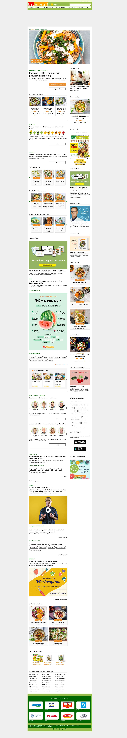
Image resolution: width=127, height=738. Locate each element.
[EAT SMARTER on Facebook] (53, 729)
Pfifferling (77, 419)
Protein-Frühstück (60, 203)
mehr (57, 144)
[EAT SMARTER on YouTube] (65, 729)
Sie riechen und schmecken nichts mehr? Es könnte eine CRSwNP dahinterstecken (79, 88)
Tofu (88, 405)
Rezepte (38, 7)
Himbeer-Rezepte (46, 674)
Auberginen (32, 357)
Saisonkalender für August (77, 386)
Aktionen (80, 7)
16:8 (39, 469)
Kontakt (44, 725)
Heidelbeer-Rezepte (33, 674)
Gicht (37, 532)
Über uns (31, 725)
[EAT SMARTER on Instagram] (59, 729)
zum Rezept (35, 386)
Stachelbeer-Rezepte (47, 678)
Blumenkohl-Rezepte (47, 680)
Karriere (36, 725)
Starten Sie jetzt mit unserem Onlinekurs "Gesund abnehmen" (46, 270)
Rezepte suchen (57, 89)
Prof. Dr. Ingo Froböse (44, 436)
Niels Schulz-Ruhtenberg (61, 436)
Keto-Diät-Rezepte (60, 180)
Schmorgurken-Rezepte (34, 688)
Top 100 (57, 162)
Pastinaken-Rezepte (59, 684)
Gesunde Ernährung (48, 7)
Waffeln (72, 408)
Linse (76, 410)
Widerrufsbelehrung (76, 725)
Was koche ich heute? (36, 227)
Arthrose (32, 529)
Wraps (72, 419)
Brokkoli (45, 357)
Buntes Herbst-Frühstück (58, 622)
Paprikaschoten (33, 360)
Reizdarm (32, 532)
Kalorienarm (84, 422)
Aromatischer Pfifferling (38, 643)
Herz (76, 402)
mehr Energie (46, 544)
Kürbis (72, 425)
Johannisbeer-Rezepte (60, 674)
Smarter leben (71, 7)
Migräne (61, 529)
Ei (71, 402)
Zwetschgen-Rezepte (60, 678)
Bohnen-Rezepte (46, 686)
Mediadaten (44, 726)
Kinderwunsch (85, 416)
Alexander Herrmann (61, 410)
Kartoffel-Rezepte (46, 682)
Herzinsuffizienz (43, 532)
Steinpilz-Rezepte (33, 691)
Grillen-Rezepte (58, 682)
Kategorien (49, 726)
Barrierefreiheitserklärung (35, 726)
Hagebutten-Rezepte (60, 680)
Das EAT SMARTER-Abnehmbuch (77, 252)
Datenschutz (56, 725)
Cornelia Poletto (43, 409)
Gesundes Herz (74, 405)
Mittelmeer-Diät (33, 472)
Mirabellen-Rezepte (46, 676)
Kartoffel (83, 413)
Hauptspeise (82, 405)
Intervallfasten (33, 469)
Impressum (51, 725)
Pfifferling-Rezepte (33, 686)
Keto (56, 469)
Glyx (40, 472)
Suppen (72, 413)
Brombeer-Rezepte (33, 678)
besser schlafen (42, 547)
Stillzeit (60, 544)
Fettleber (55, 529)
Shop (87, 7)
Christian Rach (35, 409)
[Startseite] (38, 4)
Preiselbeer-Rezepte (33, 682)
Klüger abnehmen (60, 7)
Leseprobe (72, 158)
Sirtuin (60, 469)
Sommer (31, 7)
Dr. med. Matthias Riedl (35, 436)
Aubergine (77, 422)
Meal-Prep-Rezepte (60, 227)
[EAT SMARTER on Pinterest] (56, 729)
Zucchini (51, 360)
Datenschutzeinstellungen (65, 725)
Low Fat (44, 472)
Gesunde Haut (51, 547)
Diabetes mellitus (48, 529)
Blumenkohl (39, 357)
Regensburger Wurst (75, 416)
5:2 (42, 469)
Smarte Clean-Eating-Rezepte (80, 304)
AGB (47, 725)
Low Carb (47, 469)
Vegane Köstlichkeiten (80, 326)
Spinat (39, 360)
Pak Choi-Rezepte (46, 684)
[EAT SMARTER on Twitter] (62, 729)
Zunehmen (39, 544)
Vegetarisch (85, 410)
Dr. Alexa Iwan (53, 435)
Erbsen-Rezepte (45, 688)
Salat (72, 410)
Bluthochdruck (39, 529)
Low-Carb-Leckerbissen (80, 282)
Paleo (52, 469)
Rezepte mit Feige (58, 643)
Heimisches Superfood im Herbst (38, 622)
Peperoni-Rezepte (59, 688)
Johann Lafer (52, 409)
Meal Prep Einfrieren (80, 408)
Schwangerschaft (34, 547)
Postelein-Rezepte (33, 684)
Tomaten (45, 360)
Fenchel (51, 357)
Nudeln (77, 413)
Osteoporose (52, 532)
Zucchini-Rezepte (59, 691)
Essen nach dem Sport (35, 550)
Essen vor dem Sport (60, 547)
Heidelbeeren (58, 357)
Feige (80, 410)
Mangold (64, 357)
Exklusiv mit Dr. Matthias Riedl (78, 222)
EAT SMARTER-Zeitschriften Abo (36, 663)
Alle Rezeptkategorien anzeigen (83, 428)
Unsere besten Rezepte (57, 84)
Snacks (80, 402)
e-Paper (88, 158)
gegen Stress (54, 544)
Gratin (72, 422)
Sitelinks (40, 725)
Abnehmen (32, 544)
